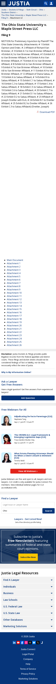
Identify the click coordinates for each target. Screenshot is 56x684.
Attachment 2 (13, 266)
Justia (32, 636)
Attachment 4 (13, 273)
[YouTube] (18, 642)
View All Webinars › (28, 471)
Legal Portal (28, 654)
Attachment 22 (14, 332)
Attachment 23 (14, 335)
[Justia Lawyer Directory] (41, 642)
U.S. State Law (11, 613)
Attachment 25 (14, 341)
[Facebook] (22, 642)
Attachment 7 (13, 282)
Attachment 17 (14, 315)
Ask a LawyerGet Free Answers (11, 383)
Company (28, 659)
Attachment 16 (14, 312)
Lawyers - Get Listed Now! (28, 519)
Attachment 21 (14, 328)
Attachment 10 (14, 292)
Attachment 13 (14, 302)
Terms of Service (28, 669)
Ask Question (28, 398)
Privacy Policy (28, 674)
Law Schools (10, 599)
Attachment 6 (13, 279)
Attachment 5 (13, 276)
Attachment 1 (13, 263)
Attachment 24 (14, 338)
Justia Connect (28, 649)
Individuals (9, 586)
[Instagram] (26, 642)
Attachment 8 (13, 286)
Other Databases (13, 619)
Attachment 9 (13, 289)
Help (28, 664)
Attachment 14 (14, 305)
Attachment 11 (14, 296)
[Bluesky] (34, 642)
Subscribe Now (28, 557)
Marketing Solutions (15, 626)
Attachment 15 (14, 309)
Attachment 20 (14, 325)
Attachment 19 (14, 322)
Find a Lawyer (9, 498)
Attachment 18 (14, 318)
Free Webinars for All (13, 409)
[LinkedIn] (14, 642)
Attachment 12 (14, 299)
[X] (38, 642)
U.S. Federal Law (12, 606)
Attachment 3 (13, 269)
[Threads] (30, 642)
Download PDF (47, 112)
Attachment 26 (14, 345)
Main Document (15, 260)
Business (8, 593)
